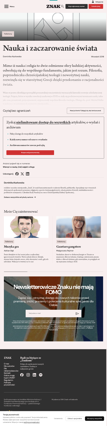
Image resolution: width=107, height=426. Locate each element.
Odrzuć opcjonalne (75, 418)
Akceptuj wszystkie (94, 418)
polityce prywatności (32, 422)
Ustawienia (58, 418)
